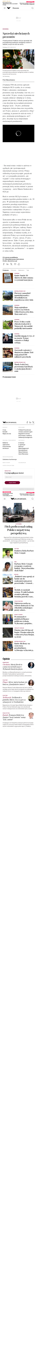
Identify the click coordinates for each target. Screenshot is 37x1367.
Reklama (5, 443)
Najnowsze (21, 270)
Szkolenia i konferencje (10, 459)
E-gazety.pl (21, 444)
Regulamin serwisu (24, 433)
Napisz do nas (7, 433)
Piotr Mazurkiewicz (9, 80)
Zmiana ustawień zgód (25, 432)
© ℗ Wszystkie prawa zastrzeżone (13, 259)
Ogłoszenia (6, 444)
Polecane (13, 270)
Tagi (27, 270)
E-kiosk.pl (21, 443)
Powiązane (6, 270)
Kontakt (5, 432)
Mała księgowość (23, 448)
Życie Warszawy (23, 454)
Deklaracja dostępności (25, 437)
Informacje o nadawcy (25, 435)
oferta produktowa (8, 465)
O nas (4, 430)
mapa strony (6, 462)
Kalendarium (22, 462)
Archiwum (6, 448)
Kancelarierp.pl (22, 450)
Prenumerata (7, 446)
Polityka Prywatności (24, 430)
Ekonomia (16, 8)
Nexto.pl (20, 446)
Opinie (6, 658)
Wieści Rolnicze (23, 452)
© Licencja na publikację (10, 257)
